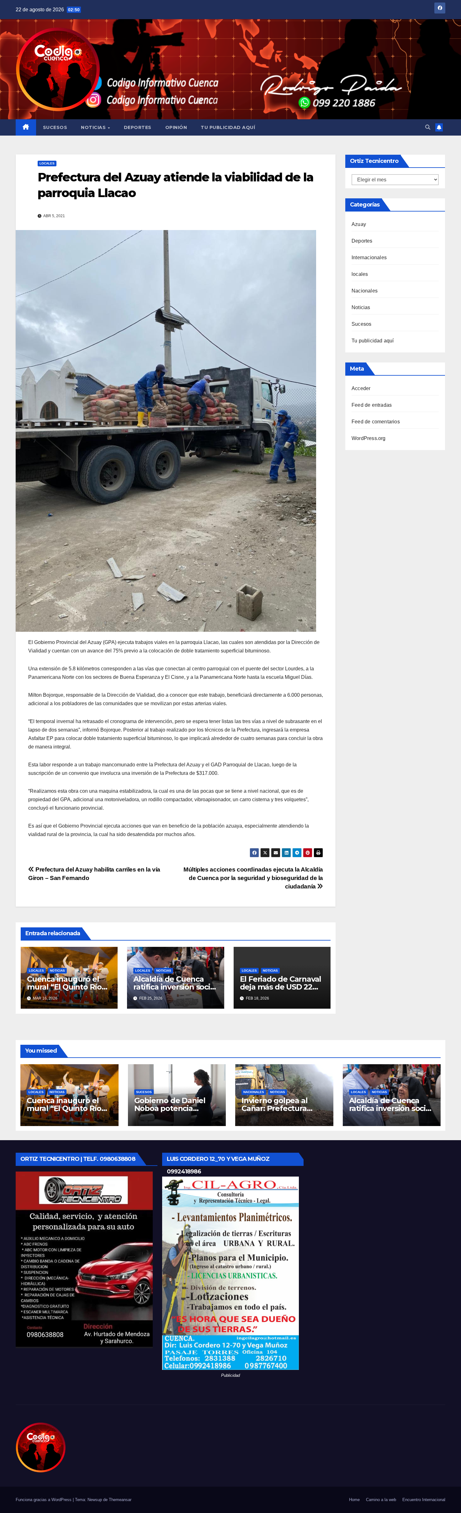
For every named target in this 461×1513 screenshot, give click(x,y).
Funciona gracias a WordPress (44, 1499)
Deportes (137, 127)
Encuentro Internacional (423, 1499)
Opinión (176, 127)
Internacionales (369, 257)
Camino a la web (381, 1499)
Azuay (359, 224)
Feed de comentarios (376, 421)
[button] (427, 127)
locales (47, 163)
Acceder (361, 388)
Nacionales (365, 290)
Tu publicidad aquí (228, 127)
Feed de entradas (372, 405)
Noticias (94, 127)
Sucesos (55, 127)
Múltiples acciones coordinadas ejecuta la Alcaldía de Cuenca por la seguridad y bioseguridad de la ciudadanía (253, 878)
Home (354, 1499)
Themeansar (120, 1499)
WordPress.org (369, 438)
